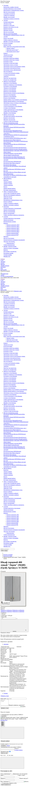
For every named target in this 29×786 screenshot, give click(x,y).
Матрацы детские (8, 30)
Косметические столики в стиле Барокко (14, 93)
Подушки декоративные (10, 190)
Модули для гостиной (9, 12)
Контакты (3, 267)
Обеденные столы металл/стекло (12, 68)
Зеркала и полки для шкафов (11, 248)
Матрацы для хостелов (9, 119)
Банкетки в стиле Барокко (10, 83)
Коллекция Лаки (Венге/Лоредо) (12, 163)
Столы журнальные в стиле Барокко (13, 106)
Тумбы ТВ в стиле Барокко (11, 111)
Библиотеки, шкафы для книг (11, 7)
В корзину (19, 631)
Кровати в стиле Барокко (10, 96)
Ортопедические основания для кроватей (14, 240)
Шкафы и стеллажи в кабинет (11, 205)
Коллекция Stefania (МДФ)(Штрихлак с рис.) (15, 138)
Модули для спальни (9, 238)
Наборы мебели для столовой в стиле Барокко (15, 99)
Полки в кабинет (8, 201)
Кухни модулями (8, 56)
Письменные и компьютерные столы (13, 200)
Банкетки (6, 180)
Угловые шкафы (8, 254)
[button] (3, 720)
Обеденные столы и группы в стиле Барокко (15, 103)
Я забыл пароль (19, 750)
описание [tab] (6, 644)
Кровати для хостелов (9, 118)
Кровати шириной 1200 (13, 225)
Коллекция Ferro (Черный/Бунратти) (13, 130)
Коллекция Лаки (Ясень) (10, 164)
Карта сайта (4, 269)
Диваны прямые (8, 181)
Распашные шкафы (9, 253)
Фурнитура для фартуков (10, 79)
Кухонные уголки (8, 61)
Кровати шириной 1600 (13, 228)
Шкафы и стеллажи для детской (12, 41)
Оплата (2, 263)
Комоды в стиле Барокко (10, 91)
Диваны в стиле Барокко (10, 88)
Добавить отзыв (4, 708)
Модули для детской (9, 32)
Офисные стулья (8, 198)
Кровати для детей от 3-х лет (11, 27)
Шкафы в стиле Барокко (10, 113)
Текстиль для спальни (9, 241)
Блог (2, 268)
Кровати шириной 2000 (13, 231)
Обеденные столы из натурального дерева (14, 66)
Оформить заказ (18, 291)
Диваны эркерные (8, 185)
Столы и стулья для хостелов (11, 121)
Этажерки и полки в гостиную (11, 18)
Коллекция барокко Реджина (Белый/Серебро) (15, 149)
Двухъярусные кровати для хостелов (13, 116)
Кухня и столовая (8, 554)
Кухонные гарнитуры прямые (11, 58)
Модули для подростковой (10, 33)
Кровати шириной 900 (13, 235)
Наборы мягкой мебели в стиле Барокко (14, 101)
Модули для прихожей (9, 211)
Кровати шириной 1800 (13, 230)
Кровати (6, 223)
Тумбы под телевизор (9, 15)
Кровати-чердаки (8, 28)
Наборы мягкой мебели (10, 188)
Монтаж (3, 264)
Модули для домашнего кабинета (12, 195)
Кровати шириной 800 (13, 233)
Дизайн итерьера (5, 265)
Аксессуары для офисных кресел (12, 193)
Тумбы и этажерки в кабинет (11, 203)
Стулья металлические (9, 74)
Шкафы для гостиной (9, 17)
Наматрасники (11, 243)
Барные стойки (11, 48)
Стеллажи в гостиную (9, 13)
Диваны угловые (8, 183)
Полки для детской (8, 38)
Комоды (6, 249)
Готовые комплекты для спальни (12, 218)
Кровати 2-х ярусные (9, 25)
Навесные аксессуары (12, 50)
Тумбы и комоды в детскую (11, 40)
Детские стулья (8, 23)
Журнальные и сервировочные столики (14, 10)
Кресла (5, 186)
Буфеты (6, 53)
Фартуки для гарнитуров (10, 78)
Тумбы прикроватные (9, 244)
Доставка (3, 261)
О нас (2, 260)
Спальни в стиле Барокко (10, 104)
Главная (3, 259)
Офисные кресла (8, 196)
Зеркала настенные (9, 220)
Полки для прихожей (9, 213)
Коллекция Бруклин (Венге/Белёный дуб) (14, 156)
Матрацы (6, 236)
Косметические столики (10, 221)
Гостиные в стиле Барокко (10, 86)
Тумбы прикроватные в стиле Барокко (13, 109)
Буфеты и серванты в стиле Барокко (13, 84)
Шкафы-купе (7, 256)
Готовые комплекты (9, 22)
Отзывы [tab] (6, 693)
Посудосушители (8, 71)
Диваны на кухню (8, 55)
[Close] (12, 733)
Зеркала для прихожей (9, 210)
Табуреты (6, 76)
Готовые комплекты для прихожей (12, 208)
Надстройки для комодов (10, 251)
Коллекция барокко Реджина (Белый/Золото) (15, 147)
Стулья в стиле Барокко (10, 108)
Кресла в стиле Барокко (10, 94)
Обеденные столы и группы (11, 64)
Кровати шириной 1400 (13, 226)
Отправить (3, 745)
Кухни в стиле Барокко (10, 98)
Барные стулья (7, 45)
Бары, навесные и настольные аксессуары (14, 46)
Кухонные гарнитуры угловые (11, 60)
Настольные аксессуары (13, 51)
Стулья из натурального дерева (12, 73)
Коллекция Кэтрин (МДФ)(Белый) (12, 161)
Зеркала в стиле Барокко (10, 89)
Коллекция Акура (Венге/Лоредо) (12, 140)
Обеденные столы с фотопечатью (12, 69)
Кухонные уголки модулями (11, 63)
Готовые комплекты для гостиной (12, 8)
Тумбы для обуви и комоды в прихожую (14, 215)
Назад (8, 745)
